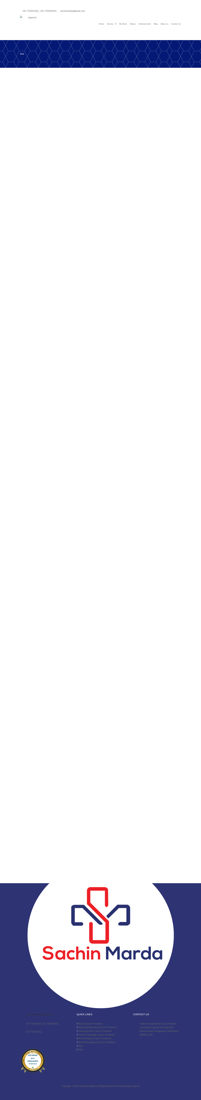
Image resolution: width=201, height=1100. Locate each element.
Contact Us (176, 24)
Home (101, 24)
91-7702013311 (34, 1024)
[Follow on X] (154, 11)
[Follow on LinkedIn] (148, 11)
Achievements (145, 24)
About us (164, 24)
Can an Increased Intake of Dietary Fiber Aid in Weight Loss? (74, 826)
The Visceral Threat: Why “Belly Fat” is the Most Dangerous (73, 426)
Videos (133, 24)
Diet (56, 251)
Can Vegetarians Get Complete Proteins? (57, 713)
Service (110, 24)
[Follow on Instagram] (165, 11)
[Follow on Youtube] (170, 11)
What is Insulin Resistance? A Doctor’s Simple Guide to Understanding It (84, 245)
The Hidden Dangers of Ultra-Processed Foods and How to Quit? (78, 607)
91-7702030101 (50, 1024)
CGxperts (134, 1086)
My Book (123, 24)
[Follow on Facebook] (143, 11)
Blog (156, 24)
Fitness (63, 432)
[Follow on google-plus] (159, 11)
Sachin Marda (31, 251)
